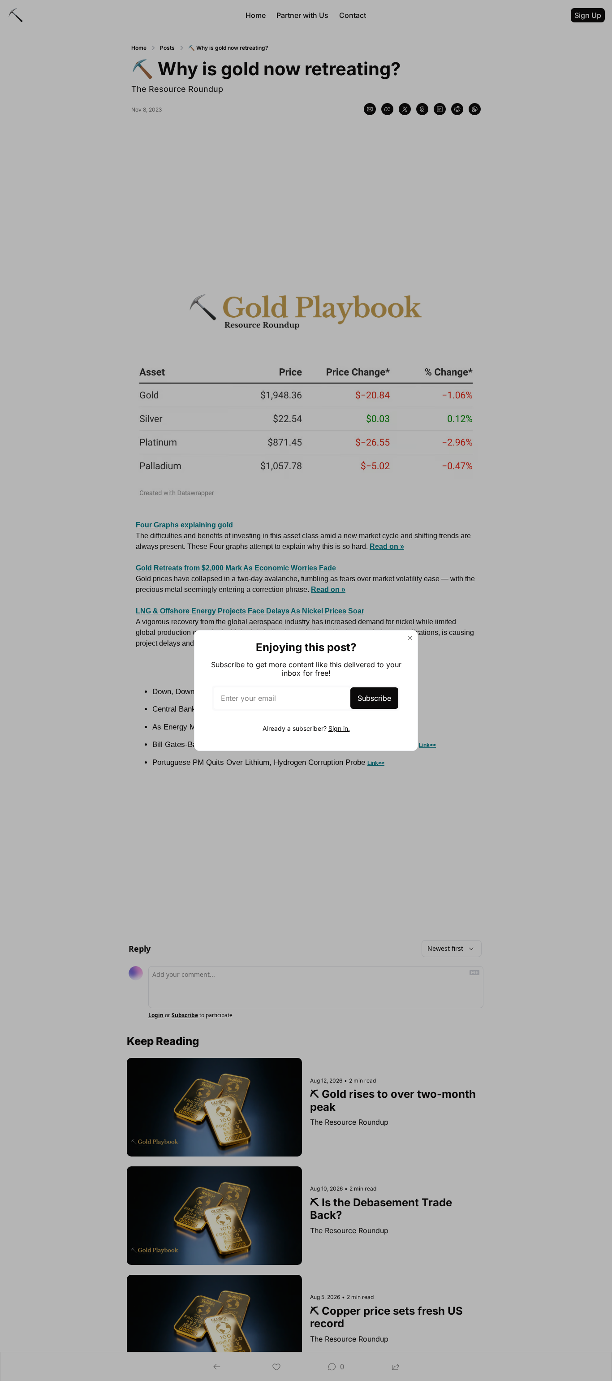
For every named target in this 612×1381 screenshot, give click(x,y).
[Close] (410, 638)
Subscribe (374, 698)
